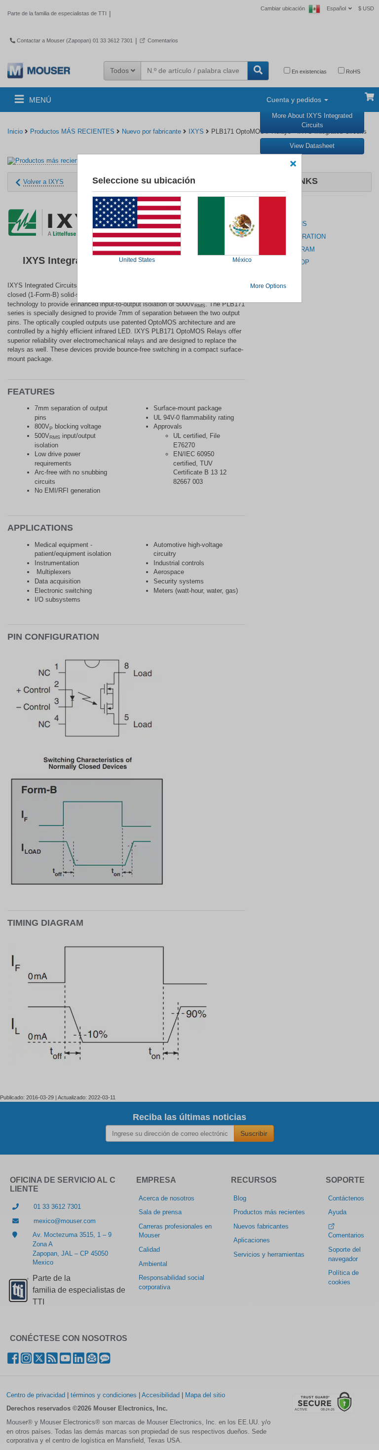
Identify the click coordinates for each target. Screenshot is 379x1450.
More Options (268, 286)
